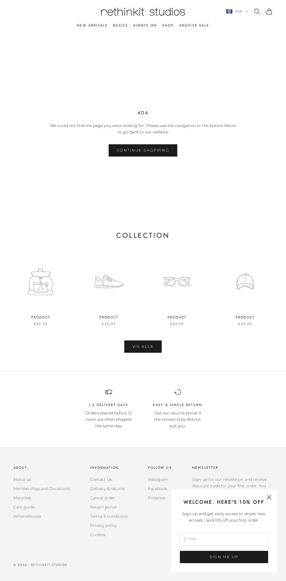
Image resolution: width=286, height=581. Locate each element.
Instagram (158, 479)
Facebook (157, 488)
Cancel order (102, 497)
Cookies (98, 534)
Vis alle (143, 346)
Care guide (24, 507)
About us (22, 479)
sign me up (224, 556)
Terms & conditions (109, 516)
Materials (22, 497)
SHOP (168, 25)
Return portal (103, 507)
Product (40, 317)
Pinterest (157, 497)
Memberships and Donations (41, 488)
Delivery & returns (107, 488)
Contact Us (101, 479)
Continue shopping (143, 150)
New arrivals (92, 25)
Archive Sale (194, 25)
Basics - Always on (135, 25)
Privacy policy (103, 525)
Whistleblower (27, 516)
